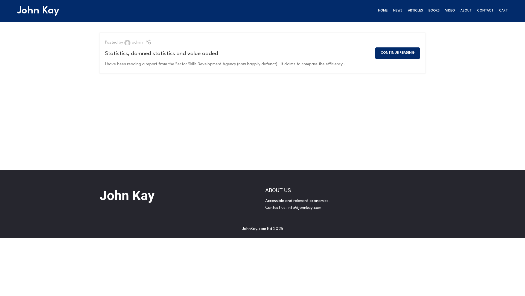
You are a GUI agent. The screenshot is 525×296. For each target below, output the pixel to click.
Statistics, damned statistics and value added (161, 53)
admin (137, 43)
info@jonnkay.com (304, 208)
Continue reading (398, 53)
